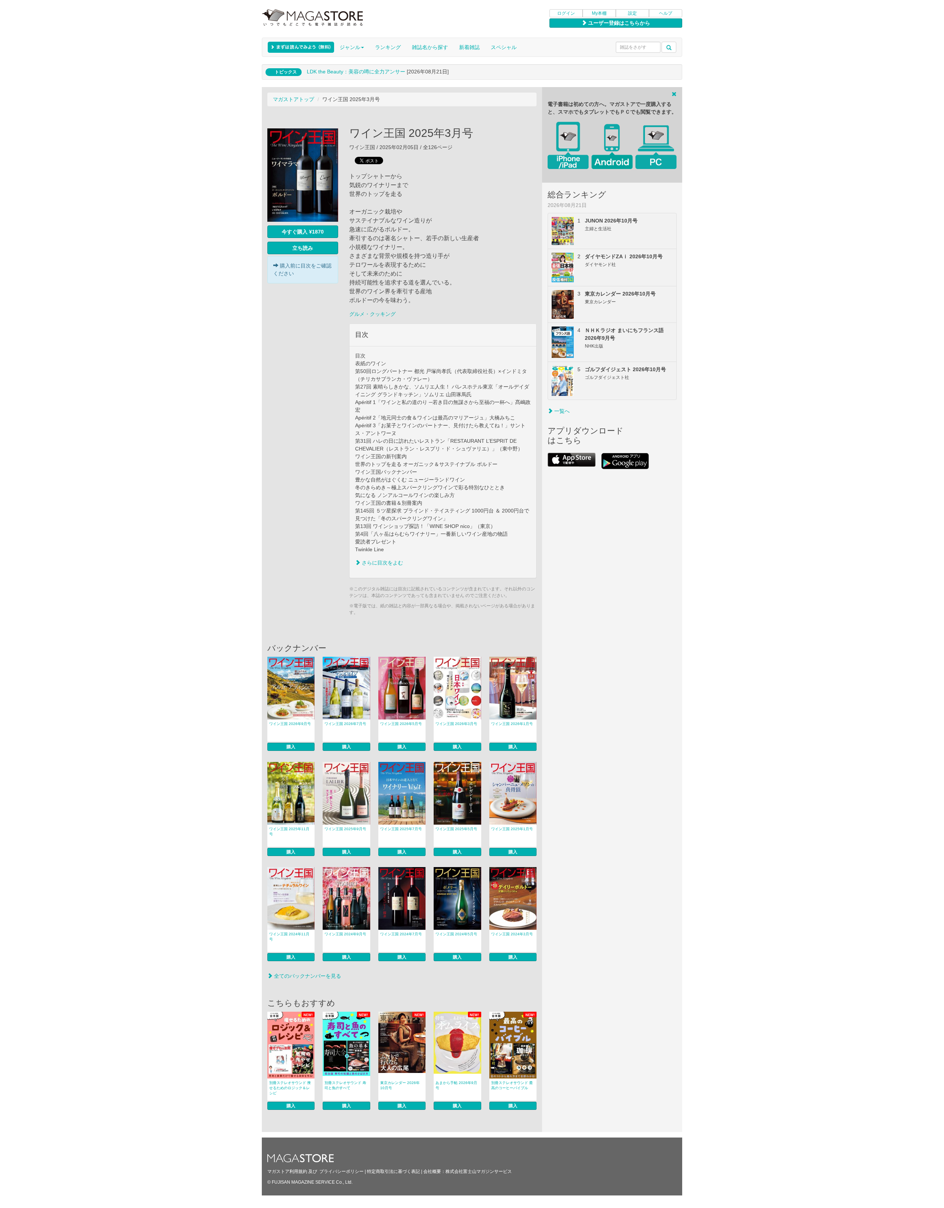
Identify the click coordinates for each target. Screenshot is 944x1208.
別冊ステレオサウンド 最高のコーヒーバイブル (512, 1085)
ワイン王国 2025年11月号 (289, 831)
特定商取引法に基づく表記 (393, 1171)
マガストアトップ (293, 99)
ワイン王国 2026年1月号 (512, 724)
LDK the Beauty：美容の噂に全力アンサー (356, 72)
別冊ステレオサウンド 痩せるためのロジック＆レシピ (290, 1088)
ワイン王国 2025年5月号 (456, 829)
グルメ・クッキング (372, 314)
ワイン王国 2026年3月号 (456, 724)
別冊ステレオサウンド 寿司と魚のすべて (345, 1085)
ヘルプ (665, 13)
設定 (632, 13)
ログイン (566, 13)
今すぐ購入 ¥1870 (303, 232)
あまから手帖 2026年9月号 (456, 1085)
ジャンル (350, 47)
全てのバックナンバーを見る (307, 976)
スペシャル (504, 47)
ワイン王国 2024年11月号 (289, 936)
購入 (291, 746)
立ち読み (302, 248)
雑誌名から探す (430, 47)
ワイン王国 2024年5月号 (456, 934)
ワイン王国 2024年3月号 (512, 934)
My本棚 (599, 13)
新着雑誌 (469, 47)
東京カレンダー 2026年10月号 (400, 1085)
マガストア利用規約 (287, 1171)
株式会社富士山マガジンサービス (478, 1171)
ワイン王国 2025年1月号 (512, 829)
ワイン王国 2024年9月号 (345, 934)
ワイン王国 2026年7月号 (345, 724)
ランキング (388, 47)
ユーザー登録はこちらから (618, 23)
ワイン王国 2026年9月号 (290, 724)
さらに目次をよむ (381, 563)
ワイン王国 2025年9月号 (345, 829)
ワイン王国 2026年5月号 (401, 724)
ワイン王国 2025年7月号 (401, 829)
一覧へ (561, 411)
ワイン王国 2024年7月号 (401, 934)
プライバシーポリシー (341, 1171)
